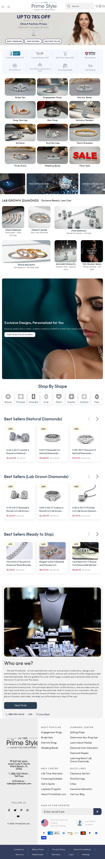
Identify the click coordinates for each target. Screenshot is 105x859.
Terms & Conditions (82, 849)
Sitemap (86, 854)
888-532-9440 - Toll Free (20, 775)
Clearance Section (80, 773)
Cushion (84, 402)
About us (20, 854)
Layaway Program (51, 789)
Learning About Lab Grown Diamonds (81, 760)
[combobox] (76, 6)
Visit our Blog (77, 794)
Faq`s (71, 854)
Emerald (33, 402)
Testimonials (37, 854)
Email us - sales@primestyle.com (19, 782)
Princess (20, 402)
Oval (46, 402)
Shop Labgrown (14, 41)
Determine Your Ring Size (84, 737)
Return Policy (38, 849)
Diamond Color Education (84, 747)
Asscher (71, 402)
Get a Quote (48, 783)
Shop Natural (33, 41)
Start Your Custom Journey (20, 335)
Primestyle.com (22, 823)
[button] (8, 7)
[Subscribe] (97, 811)
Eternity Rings (49, 742)
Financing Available (51, 778)
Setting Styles (77, 732)
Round (8, 402)
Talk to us (20, 705)
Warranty (56, 854)
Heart (59, 402)
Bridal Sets (47, 737)
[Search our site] (68, 6)
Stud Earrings (77, 778)
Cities (73, 783)
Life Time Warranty (52, 773)
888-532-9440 (16, 714)
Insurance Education (81, 789)
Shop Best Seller (52, 41)
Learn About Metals (81, 742)
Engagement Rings (51, 732)
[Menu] (3, 7)
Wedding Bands (49, 747)
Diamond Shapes (79, 753)
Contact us (19, 849)
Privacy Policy (58, 849)
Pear (96, 402)
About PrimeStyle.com (53, 794)
